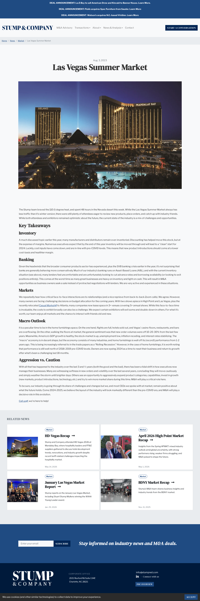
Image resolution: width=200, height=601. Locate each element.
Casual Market (48, 305)
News (12, 41)
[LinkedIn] (137, 576)
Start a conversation (181, 27)
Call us (23, 401)
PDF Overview (145, 584)
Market (21, 41)
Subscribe (62, 543)
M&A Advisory (64, 27)
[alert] (100, 3)
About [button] (96, 27)
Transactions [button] (82, 27)
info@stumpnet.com (147, 572)
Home (4, 41)
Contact (129, 27)
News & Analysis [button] (112, 27)
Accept (191, 597)
